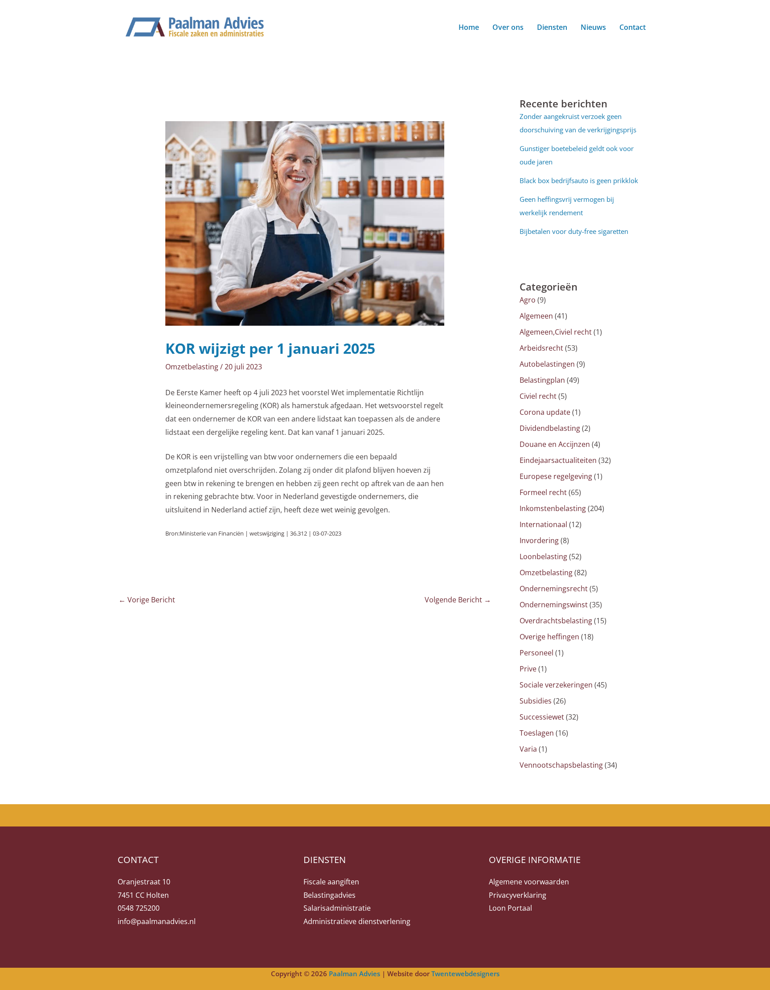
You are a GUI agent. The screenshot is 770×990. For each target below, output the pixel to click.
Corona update (545, 412)
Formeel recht (543, 492)
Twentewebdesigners (465, 973)
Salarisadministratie (337, 908)
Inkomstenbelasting (553, 508)
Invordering (539, 540)
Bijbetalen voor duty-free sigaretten (574, 231)
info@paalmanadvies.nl (157, 921)
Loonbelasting (543, 556)
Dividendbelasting (550, 428)
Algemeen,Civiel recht (556, 332)
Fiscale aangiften (331, 882)
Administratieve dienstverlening (356, 921)
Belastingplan (542, 380)
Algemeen (536, 316)
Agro (528, 300)
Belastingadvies (329, 895)
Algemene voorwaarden (529, 882)
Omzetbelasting (191, 367)
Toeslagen (537, 733)
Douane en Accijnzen (555, 444)
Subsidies (536, 701)
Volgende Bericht (458, 600)
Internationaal (543, 524)
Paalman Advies (354, 973)
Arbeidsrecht (541, 348)
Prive (528, 669)
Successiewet (542, 717)
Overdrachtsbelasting (556, 621)
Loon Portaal (510, 908)
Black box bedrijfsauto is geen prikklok (579, 180)
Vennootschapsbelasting (561, 765)
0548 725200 (139, 908)
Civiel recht (538, 396)
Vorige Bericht (147, 600)
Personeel (536, 653)
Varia (528, 749)
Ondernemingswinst (554, 605)
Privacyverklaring (517, 895)
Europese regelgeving (556, 476)
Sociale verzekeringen (556, 685)
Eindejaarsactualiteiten (558, 460)
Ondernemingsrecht (554, 588)
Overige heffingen (549, 637)
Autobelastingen (547, 364)
